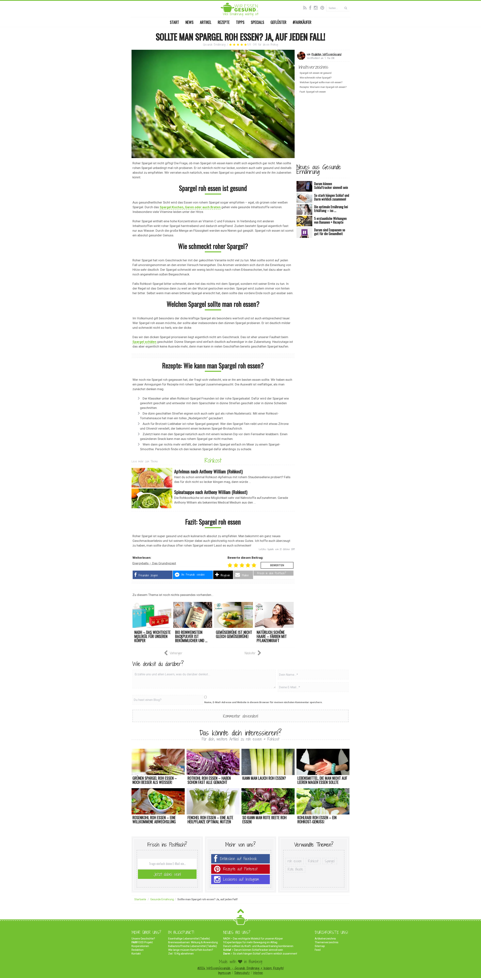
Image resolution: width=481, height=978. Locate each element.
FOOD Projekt (142, 942)
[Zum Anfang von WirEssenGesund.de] (240, 912)
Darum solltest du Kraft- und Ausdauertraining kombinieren (258, 946)
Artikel (205, 22)
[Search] (345, 8)
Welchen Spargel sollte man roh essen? (321, 82)
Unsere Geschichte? (143, 938)
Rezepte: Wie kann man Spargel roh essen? (323, 87)
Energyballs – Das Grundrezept (154, 563)
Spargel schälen (144, 342)
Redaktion (138, 949)
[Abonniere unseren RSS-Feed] (306, 7)
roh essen (295, 861)
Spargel (330, 861)
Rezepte (224, 22)
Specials (257, 22)
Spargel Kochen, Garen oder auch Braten (190, 207)
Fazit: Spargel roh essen (313, 91)
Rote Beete (295, 869)
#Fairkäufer (302, 22)
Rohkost (213, 460)
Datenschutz (242, 973)
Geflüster (278, 22)
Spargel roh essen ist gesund (315, 73)
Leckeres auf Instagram (241, 879)
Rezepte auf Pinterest (240, 869)
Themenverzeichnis (326, 942)
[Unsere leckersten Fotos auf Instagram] (317, 7)
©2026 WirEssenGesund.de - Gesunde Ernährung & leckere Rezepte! (240, 968)
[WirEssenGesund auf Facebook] (311, 7)
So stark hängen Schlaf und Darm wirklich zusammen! (265, 953)
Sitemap (320, 946)
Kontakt (136, 953)
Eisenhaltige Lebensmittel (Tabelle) (189, 938)
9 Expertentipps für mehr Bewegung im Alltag (250, 942)
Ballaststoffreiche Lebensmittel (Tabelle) (192, 946)
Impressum (224, 973)
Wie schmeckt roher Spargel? (316, 77)
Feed (318, 949)
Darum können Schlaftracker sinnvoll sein (258, 949)
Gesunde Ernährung (214, 45)
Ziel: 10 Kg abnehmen (181, 953)
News (189, 22)
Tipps (240, 22)
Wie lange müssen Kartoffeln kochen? (190, 949)
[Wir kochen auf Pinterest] (323, 7)
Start (174, 22)
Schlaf (227, 949)
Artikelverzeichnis (325, 938)
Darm (226, 953)
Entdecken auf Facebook (238, 858)
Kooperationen (140, 946)
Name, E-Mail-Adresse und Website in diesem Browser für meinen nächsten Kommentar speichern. (263, 702)
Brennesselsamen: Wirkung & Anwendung (193, 942)
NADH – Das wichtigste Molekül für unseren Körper (253, 938)
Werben (258, 973)
